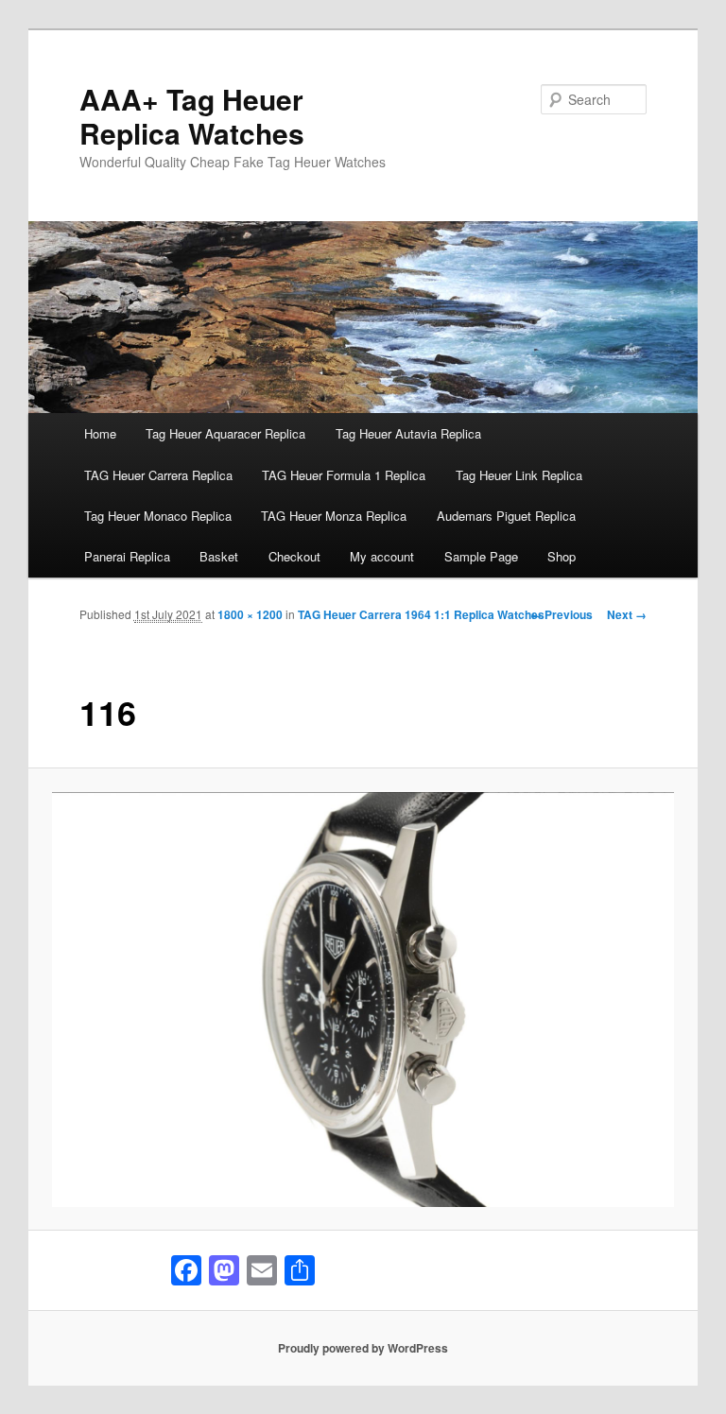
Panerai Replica (127, 556)
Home (100, 433)
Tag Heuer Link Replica (519, 475)
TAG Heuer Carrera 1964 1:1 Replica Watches (421, 614)
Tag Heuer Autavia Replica (408, 433)
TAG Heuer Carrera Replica (158, 475)
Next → (627, 614)
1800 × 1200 (250, 614)
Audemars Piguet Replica (506, 516)
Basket (218, 556)
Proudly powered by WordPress (363, 1347)
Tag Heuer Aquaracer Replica (225, 433)
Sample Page (481, 556)
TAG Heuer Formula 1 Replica (343, 475)
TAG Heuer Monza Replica (333, 516)
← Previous (561, 614)
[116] (363, 999)
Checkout (294, 556)
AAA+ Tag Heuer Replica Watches (191, 115)
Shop (561, 556)
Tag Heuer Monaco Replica (158, 516)
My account (382, 556)
